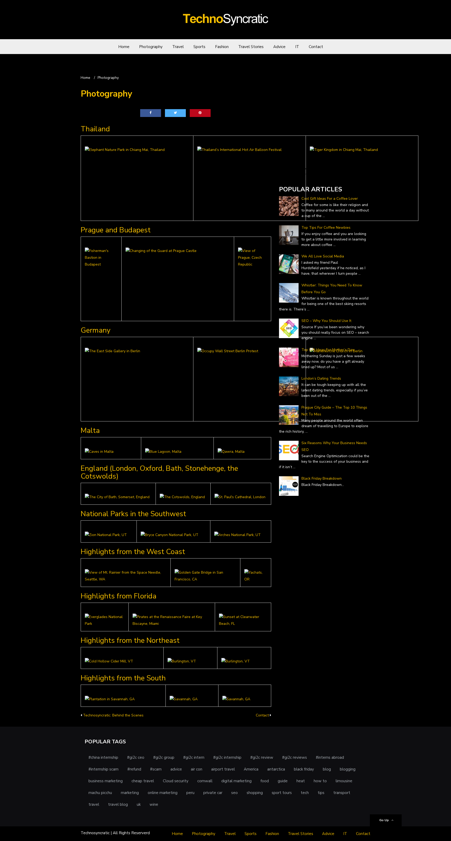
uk (139, 804)
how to (320, 781)
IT (297, 46)
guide (283, 781)
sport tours (282, 792)
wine (154, 804)
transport (341, 792)
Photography (151, 46)
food (264, 781)
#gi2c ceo (135, 757)
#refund (134, 769)
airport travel (223, 769)
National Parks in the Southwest (133, 514)
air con (196, 769)
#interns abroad (330, 757)
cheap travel (143, 781)
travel (93, 804)
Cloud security (175, 781)
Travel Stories (251, 46)
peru (190, 792)
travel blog (118, 804)
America (251, 769)
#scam (156, 769)
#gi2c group (163, 757)
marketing (130, 792)
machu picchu (100, 792)
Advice (279, 46)
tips (321, 792)
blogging (347, 769)
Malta (90, 431)
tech (305, 792)
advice (176, 769)
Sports (199, 46)
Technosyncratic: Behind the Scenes (113, 715)
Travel (178, 46)
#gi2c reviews (294, 757)
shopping (255, 792)
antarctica (276, 769)
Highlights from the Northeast (130, 640)
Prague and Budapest (116, 230)
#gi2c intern (193, 757)
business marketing (105, 781)
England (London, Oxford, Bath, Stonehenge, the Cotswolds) (159, 472)
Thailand (95, 129)
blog (327, 769)
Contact (316, 46)
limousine (344, 781)
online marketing (162, 792)
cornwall (204, 781)
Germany (95, 330)
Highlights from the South (123, 678)
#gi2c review (261, 757)
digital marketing (236, 781)
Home (123, 46)
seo (234, 792)
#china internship (103, 757)
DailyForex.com (293, 174)
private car (212, 792)
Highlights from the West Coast (133, 552)
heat (300, 781)
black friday (304, 769)
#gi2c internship (227, 757)
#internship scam (103, 769)
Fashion (222, 46)
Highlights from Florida (118, 596)
